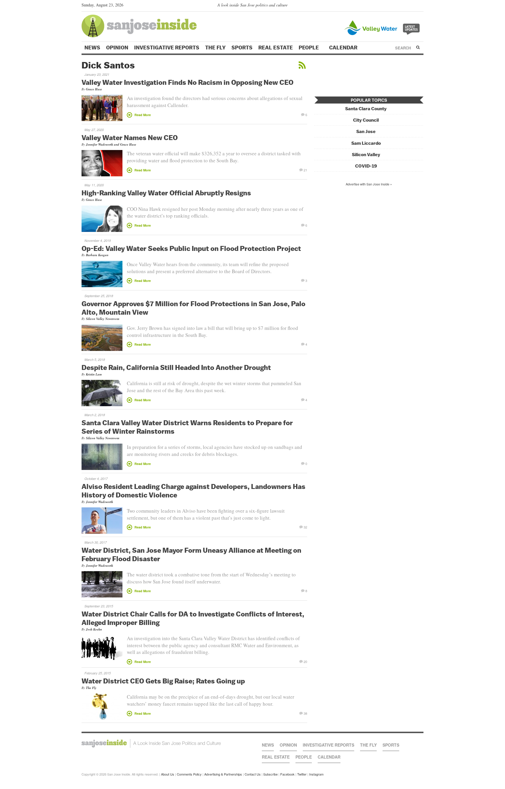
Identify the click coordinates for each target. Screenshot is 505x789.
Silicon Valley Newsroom (103, 318)
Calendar (344, 47)
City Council (366, 120)
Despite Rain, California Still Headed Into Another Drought (176, 367)
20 (305, 661)
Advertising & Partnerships (223, 774)
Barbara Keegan (97, 255)
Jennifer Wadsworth (99, 144)
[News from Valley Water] (383, 27)
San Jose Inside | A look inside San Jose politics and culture (151, 743)
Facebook (287, 774)
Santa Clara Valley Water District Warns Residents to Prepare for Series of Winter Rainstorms (187, 426)
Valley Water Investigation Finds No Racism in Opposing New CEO (187, 82)
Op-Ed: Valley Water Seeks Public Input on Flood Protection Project (191, 248)
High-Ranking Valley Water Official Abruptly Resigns (166, 192)
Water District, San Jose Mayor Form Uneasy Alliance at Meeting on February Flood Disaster (191, 554)
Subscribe (270, 774)
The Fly (215, 47)
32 (305, 527)
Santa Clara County (366, 108)
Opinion (117, 47)
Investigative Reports (166, 47)
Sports (241, 47)
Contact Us (253, 774)
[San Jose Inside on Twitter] (404, 6)
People (309, 47)
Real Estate (275, 47)
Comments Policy (189, 774)
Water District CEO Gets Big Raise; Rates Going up (163, 680)
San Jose (366, 131)
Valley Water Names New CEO (130, 137)
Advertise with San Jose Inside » (369, 184)
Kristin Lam (94, 374)
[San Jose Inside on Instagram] (420, 6)
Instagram (316, 774)
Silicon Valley (366, 154)
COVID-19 (366, 166)
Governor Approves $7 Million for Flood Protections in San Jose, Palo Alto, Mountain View (193, 307)
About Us (167, 774)
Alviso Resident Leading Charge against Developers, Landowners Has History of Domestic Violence (193, 490)
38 (305, 713)
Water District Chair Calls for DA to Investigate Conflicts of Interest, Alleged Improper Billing (193, 618)
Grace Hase (94, 89)
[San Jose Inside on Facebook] (412, 6)
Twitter (302, 774)
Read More (142, 115)
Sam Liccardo (366, 143)
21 (305, 170)
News (92, 47)
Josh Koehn (94, 629)
